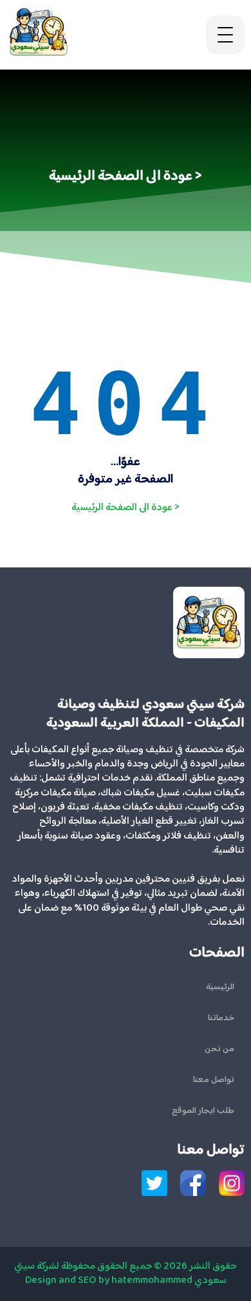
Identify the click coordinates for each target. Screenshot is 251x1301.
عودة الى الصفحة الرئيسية (125, 508)
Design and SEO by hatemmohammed (108, 1280)
